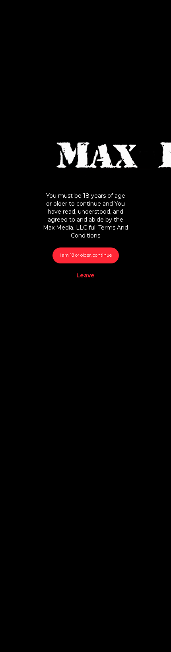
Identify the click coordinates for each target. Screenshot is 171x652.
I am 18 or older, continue (86, 255)
